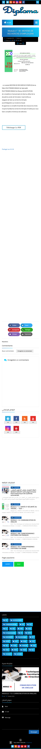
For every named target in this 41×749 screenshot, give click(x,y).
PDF (20, 40)
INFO (29, 633)
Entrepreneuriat (10, 633)
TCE (33, 641)
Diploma (29, 743)
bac (32, 649)
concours (8, 654)
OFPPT (7, 564)
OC (33, 637)
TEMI (14, 645)
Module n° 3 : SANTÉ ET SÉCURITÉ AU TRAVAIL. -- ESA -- (24, 507)
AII (6, 620)
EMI (21, 628)
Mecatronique (22, 637)
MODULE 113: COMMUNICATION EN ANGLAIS (23, 521)
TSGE (24, 649)
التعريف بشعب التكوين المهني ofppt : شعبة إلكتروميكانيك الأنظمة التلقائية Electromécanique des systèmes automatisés (24, 492)
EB (23, 624)
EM (12, 40)
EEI (30, 624)
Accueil (9, 22)
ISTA (17, 40)
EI (6, 628)
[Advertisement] (20, 234)
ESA (29, 628)
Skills (24, 641)
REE (16, 641)
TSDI (6, 649)
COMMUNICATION (10, 624)
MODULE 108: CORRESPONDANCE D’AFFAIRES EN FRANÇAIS (22, 534)
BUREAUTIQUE (17, 620)
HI (21, 633)
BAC (19, 564)
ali (4, 696)
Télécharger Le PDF (13, 127)
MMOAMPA (8, 637)
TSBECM (24, 645)
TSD (33, 645)
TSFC (15, 649)
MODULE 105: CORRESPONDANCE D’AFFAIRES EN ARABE (22, 547)
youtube (18, 654)
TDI (6, 645)
